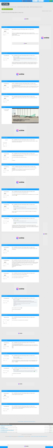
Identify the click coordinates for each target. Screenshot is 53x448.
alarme (46, 436)
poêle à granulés (43, 436)
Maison (10, 436)
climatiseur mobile (33, 436)
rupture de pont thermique (4, 428)
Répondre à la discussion (7, 9)
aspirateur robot (38, 436)
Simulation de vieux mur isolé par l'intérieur (6, 425)
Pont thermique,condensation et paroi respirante (7, 430)
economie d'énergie (20, 421)
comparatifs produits (21, 436)
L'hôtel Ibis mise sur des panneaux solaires (29, 421)
